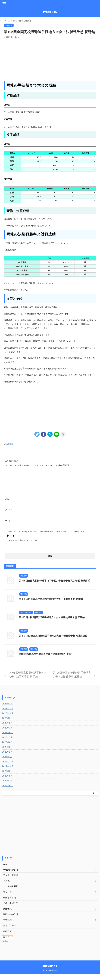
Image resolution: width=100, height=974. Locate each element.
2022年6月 (7, 785)
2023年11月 (7, 708)
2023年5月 (7, 737)
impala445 (50, 11)
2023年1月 (7, 756)
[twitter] (37, 434)
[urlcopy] (63, 434)
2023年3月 (7, 747)
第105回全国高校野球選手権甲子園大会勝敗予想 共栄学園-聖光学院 (54, 580)
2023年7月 (7, 727)
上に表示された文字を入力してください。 (22, 540)
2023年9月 (7, 718)
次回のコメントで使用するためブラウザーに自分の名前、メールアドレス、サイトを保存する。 (47, 531)
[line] (56, 434)
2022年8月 (7, 776)
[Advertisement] (50, 57)
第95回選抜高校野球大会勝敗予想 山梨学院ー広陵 (45, 654)
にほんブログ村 (9, 940)
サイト (8, 521)
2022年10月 (8, 766)
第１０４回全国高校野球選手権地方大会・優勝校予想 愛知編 (51, 599)
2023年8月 (7, 723)
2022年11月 (7, 761)
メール (8, 510)
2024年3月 (7, 703)
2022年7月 (7, 780)
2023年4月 (7, 742)
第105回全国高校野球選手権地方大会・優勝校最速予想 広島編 (52, 617)
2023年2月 (7, 751)
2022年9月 (7, 771)
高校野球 (9, 444)
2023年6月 (7, 732)
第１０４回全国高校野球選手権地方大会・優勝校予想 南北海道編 (53, 635)
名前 (8, 499)
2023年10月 (8, 713)
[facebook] (43, 434)
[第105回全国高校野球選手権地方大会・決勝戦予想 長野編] (50, 434)
